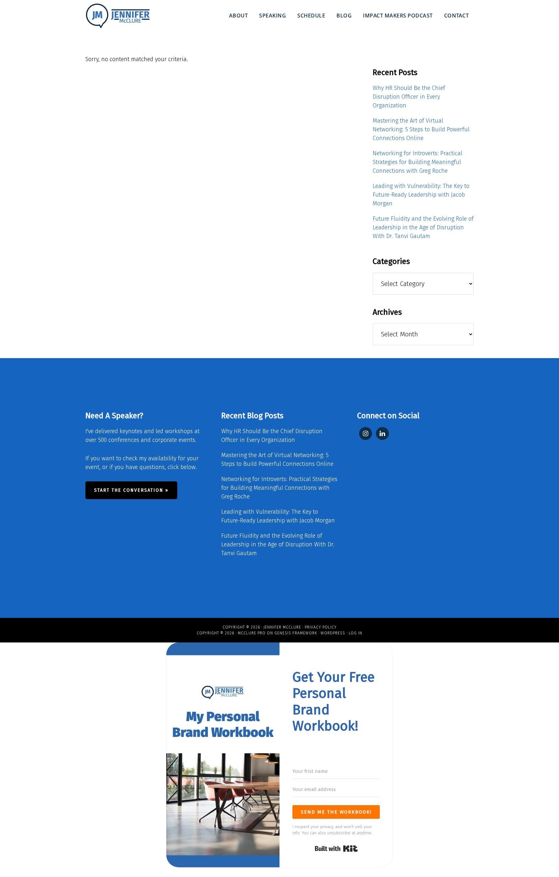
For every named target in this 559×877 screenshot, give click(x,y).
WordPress (333, 633)
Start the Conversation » (131, 490)
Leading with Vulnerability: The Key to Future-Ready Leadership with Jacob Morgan (421, 194)
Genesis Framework (295, 633)
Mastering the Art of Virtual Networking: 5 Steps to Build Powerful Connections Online (421, 129)
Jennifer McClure (282, 627)
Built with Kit (336, 848)
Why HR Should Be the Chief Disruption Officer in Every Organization (409, 96)
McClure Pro (252, 633)
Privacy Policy (321, 627)
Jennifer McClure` (117, 16)
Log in (355, 633)
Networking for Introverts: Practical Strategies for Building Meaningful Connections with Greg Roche (417, 162)
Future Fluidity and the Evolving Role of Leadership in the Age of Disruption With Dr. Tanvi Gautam (423, 227)
